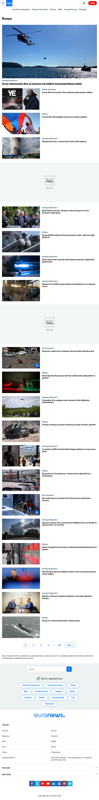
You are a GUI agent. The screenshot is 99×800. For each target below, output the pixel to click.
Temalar (5, 725)
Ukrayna (28, 697)
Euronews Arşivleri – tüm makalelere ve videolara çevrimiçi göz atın (71, 758)
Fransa (53, 9)
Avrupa (5, 730)
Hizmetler (6, 768)
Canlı (92, 3)
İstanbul (82, 9)
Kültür (42, 697)
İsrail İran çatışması (21, 9)
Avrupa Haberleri (9, 80)
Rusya (72, 691)
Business (5, 736)
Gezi (4, 747)
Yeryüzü (54, 736)
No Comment (48, 348)
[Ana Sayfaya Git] (9, 3)
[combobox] (49, 669)
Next (69, 645)
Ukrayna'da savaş (40, 9)
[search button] (69, 669)
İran (73, 697)
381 (59, 645)
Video (4, 752)
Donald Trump (70, 9)
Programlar (55, 752)
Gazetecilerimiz (8, 757)
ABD (60, 9)
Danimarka (49, 704)
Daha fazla (6, 774)
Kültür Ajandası (49, 89)
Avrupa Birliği (58, 697)
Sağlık (53, 741)
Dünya (45, 114)
